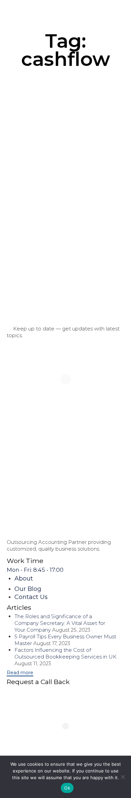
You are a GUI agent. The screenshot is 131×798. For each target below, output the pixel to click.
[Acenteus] (22, 12)
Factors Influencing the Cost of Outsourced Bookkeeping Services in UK (65, 653)
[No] (122, 776)
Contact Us (31, 597)
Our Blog (27, 589)
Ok (67, 788)
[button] (20, 673)
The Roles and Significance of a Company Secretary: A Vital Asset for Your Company (59, 623)
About (23, 578)
